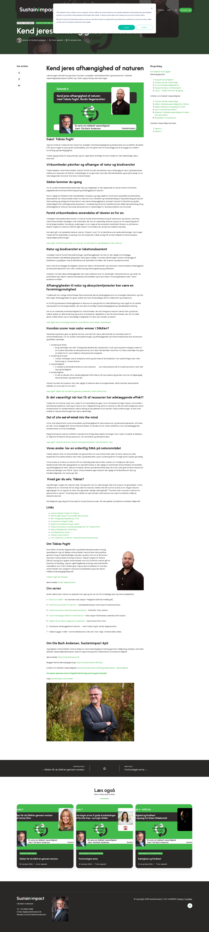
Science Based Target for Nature (65, 513)
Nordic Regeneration (67, 582)
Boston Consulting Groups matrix (65, 524)
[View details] (189, 905)
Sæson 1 (158, 131)
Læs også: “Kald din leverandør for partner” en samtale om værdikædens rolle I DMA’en (84, 243)
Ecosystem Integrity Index (62, 521)
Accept (126, 27)
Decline (144, 27)
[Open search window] (176, 10)
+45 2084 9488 (26, 909)
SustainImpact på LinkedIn (61, 678)
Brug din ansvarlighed (164, 79)
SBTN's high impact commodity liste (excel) (69, 516)
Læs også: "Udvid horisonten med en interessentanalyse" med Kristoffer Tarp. (79, 442)
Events (161, 10)
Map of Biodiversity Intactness (64, 529)
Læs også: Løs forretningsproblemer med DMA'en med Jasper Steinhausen (78, 322)
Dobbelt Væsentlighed (25, 23)
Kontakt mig (186, 10)
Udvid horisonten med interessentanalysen (67, 610)
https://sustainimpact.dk (68, 657)
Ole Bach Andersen (38, 40)
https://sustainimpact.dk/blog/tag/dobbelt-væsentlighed (102, 668)
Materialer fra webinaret (165, 118)
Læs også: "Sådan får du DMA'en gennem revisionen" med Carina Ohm (76, 391)
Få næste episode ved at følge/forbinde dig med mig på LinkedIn (76, 673)
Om (169, 10)
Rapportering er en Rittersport (168, 88)
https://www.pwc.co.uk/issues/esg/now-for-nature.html (75, 527)
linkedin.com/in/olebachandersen (31, 914)
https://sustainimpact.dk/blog (89, 662)
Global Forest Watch (60, 535)
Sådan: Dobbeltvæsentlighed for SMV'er (172, 104)
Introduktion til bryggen (160, 71)
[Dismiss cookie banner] (152, 8)
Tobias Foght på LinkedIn (57, 577)
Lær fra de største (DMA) (166, 109)
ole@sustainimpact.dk (31, 912)
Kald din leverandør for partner (62, 605)
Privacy (180, 899)
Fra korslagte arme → (136, 769)
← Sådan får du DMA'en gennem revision (63, 769)
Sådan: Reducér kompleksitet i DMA (170, 107)
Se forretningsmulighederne (167, 85)
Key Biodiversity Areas (60, 532)
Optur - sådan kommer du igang (169, 90)
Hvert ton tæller (56, 599)
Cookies (188, 899)
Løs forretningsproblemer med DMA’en (66, 615)
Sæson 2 (158, 128)
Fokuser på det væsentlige (166, 82)
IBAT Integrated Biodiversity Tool (65, 518)
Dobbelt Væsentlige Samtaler (47, 23)
